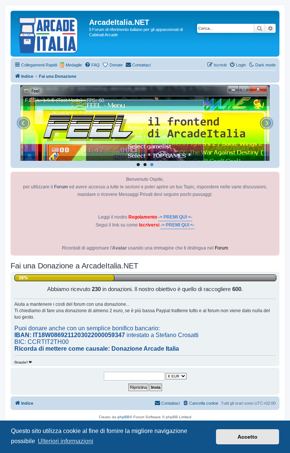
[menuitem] (92, 64)
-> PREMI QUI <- (175, 217)
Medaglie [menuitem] (74, 65)
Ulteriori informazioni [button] (65, 441)
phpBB (123, 417)
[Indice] (50, 33)
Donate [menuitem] (116, 65)
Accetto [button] (248, 437)
